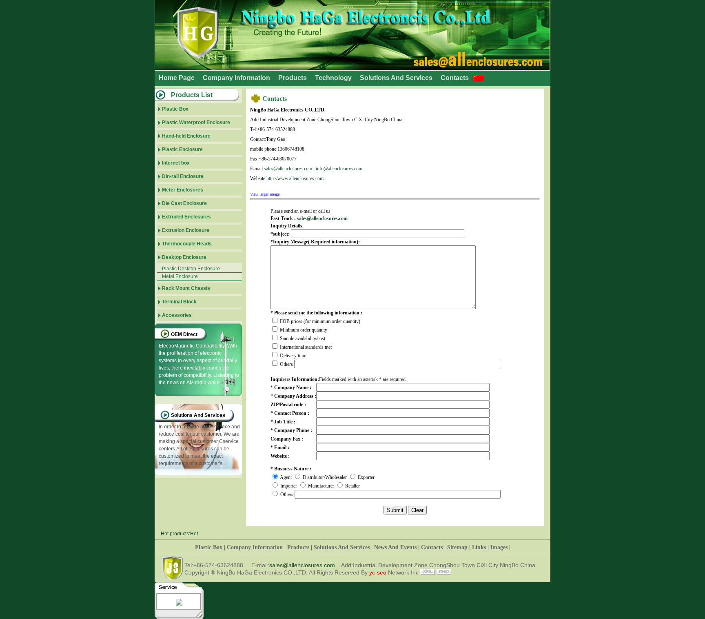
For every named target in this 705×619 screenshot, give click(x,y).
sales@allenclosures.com (288, 168)
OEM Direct (184, 334)
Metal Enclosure (180, 276)
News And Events (395, 547)
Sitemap (457, 547)
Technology (333, 77)
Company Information (236, 77)
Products (292, 77)
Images (499, 547)
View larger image (264, 194)
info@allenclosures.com (339, 168)
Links (479, 547)
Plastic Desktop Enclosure (191, 269)
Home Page (177, 77)
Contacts (455, 77)
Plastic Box (208, 547)
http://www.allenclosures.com (295, 178)
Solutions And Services (396, 77)
